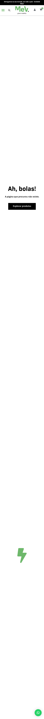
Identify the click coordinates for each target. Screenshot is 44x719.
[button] (3, 10)
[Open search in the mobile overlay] (9, 10)
